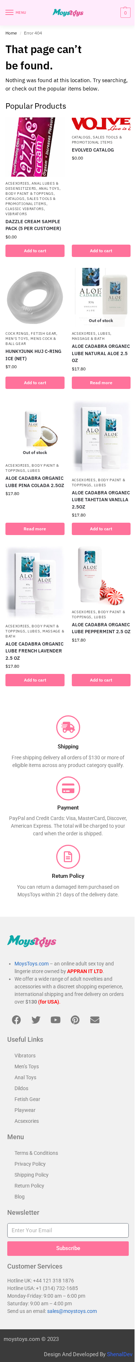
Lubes (104, 333)
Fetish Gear (43, 333)
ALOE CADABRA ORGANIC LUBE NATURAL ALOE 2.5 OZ (101, 353)
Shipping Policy (32, 1175)
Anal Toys (49, 188)
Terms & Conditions (36, 1153)
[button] (125, 13)
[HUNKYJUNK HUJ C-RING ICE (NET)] (35, 297)
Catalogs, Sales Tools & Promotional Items (30, 201)
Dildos (21, 1088)
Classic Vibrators (24, 208)
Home (11, 33)
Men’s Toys (27, 1066)
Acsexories (17, 183)
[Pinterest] (75, 1020)
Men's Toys (16, 338)
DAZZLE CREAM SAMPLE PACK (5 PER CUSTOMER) (33, 225)
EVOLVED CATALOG (93, 150)
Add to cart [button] (35, 250)
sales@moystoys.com (72, 1311)
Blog (20, 1197)
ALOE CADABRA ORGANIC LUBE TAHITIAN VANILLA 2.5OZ (101, 500)
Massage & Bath (88, 338)
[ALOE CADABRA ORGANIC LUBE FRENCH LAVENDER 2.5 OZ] (35, 582)
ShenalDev (119, 1354)
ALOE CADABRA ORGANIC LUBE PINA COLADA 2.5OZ (34, 482)
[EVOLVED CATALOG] (101, 123)
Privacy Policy (30, 1164)
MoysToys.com (32, 964)
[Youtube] (55, 1020)
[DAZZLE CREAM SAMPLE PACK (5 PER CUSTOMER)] (35, 147)
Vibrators (16, 214)
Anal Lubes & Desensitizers (32, 186)
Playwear (25, 1110)
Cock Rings (17, 333)
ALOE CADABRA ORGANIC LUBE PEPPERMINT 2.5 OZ (101, 628)
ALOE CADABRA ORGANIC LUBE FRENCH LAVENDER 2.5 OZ (34, 651)
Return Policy (29, 1186)
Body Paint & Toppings (29, 193)
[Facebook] (16, 1020)
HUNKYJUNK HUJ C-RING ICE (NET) (33, 355)
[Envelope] (95, 1020)
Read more (101, 382)
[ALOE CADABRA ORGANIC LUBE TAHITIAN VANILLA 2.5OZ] (101, 436)
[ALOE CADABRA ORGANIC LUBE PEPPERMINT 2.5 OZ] (101, 575)
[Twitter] (36, 1020)
